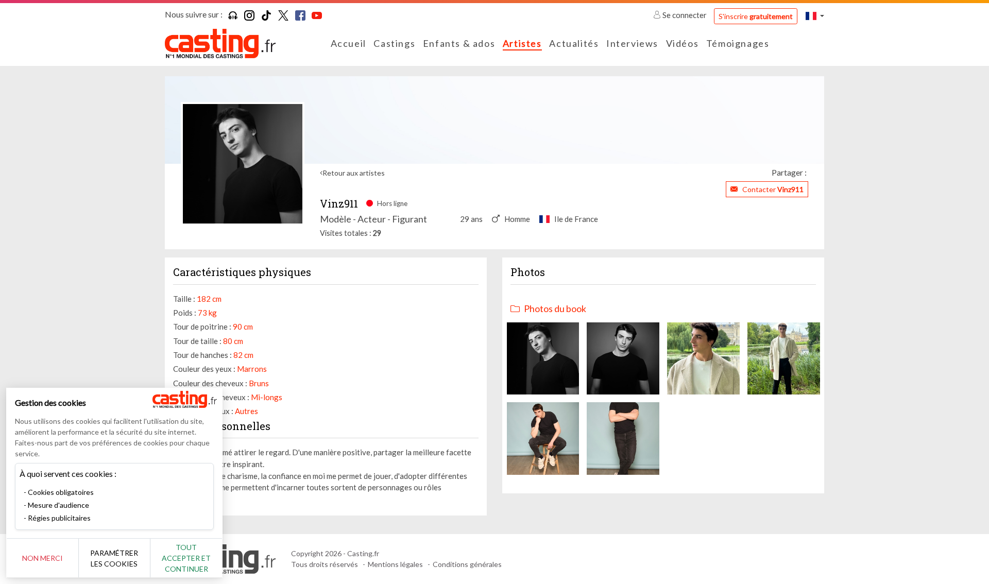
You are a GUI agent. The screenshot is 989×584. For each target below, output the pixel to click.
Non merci (42, 558)
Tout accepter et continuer (186, 558)
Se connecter (684, 15)
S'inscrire (756, 16)
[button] (815, 16)
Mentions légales (395, 564)
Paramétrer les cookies (114, 558)
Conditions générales (467, 564)
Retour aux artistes (353, 172)
